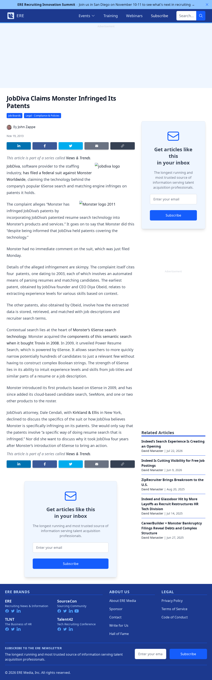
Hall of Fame (119, 633)
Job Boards (14, 115)
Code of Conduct (174, 617)
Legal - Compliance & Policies (42, 115)
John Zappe (26, 127)
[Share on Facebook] (45, 146)
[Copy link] (122, 146)
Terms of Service (174, 609)
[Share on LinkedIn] (19, 146)
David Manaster (152, 451)
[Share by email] (96, 146)
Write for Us (118, 625)
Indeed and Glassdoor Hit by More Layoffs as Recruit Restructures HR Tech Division (170, 504)
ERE (8, 601)
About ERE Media (122, 600)
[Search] (200, 15)
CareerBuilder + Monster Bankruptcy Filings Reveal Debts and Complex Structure (171, 528)
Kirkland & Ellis (86, 412)
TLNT (9, 619)
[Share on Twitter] (71, 146)
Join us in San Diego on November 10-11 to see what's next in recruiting (106, 4)
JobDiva (13, 166)
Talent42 (65, 619)
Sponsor (116, 609)
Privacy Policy (172, 600)
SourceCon (67, 601)
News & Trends (78, 157)
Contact (115, 617)
